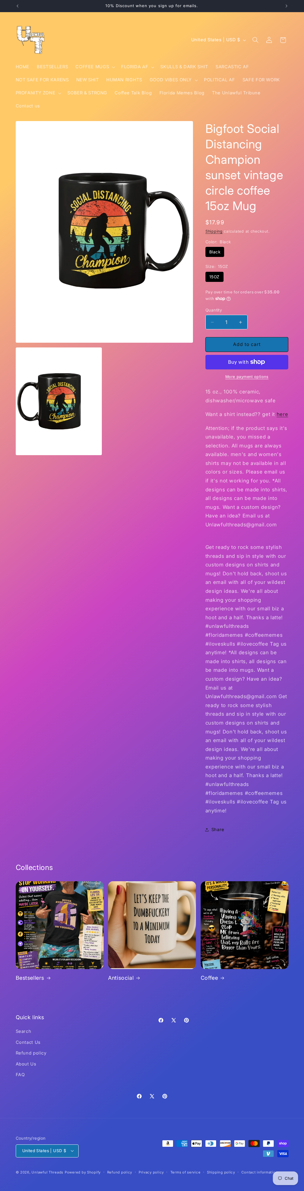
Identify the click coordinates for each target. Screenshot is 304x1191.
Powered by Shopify (83, 1172)
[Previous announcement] (17, 6)
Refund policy (31, 1053)
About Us (26, 1064)
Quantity (213, 310)
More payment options (247, 376)
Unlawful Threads (47, 1172)
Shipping (214, 231)
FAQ (20, 1074)
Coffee (209, 978)
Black (214, 252)
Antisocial (121, 978)
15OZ (214, 276)
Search (23, 1031)
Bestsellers (30, 978)
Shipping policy (221, 1172)
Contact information (259, 1172)
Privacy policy (151, 1172)
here (282, 414)
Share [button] (217, 829)
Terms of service (185, 1172)
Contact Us (28, 1042)
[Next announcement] (286, 6)
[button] (95, 67)
